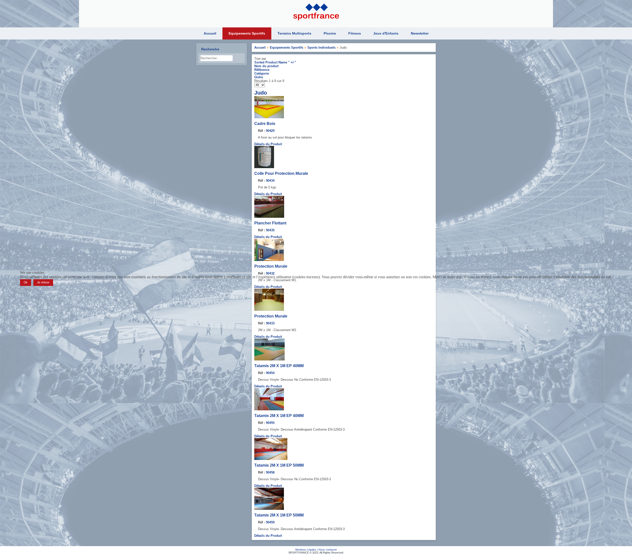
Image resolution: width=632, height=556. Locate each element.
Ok (25, 282)
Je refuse (43, 282)
